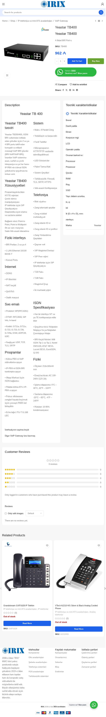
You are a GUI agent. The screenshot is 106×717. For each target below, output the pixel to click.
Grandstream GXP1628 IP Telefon (18, 605)
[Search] (101, 12)
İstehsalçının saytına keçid (17, 430)
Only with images (15, 513)
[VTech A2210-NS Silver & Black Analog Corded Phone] (79, 572)
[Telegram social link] (77, 90)
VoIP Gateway (61, 21)
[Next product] (102, 21)
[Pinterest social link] (70, 90)
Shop (12, 21)
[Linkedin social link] (73, 90)
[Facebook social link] (63, 90)
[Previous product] (95, 21)
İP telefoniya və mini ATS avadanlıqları (35, 21)
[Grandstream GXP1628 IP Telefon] (27, 572)
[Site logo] (53, 4)
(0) (15, 613)
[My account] (102, 4)
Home (5, 21)
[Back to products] (99, 21)
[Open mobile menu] (3, 4)
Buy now (96, 61)
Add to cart (77, 61)
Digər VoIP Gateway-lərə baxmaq (20, 436)
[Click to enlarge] (7, 75)
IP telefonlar (43, 609)
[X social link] (66, 90)
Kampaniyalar (61, 653)
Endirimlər (59, 671)
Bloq (57, 667)
